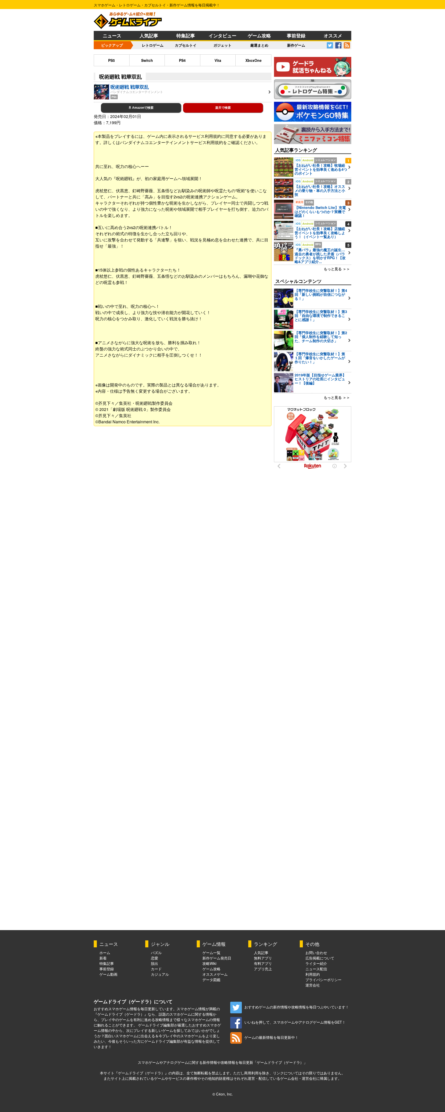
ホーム (104, 952)
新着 (103, 958)
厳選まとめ (259, 45)
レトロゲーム (153, 45)
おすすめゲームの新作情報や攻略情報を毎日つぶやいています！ (296, 1006)
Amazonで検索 (142, 107)
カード (156, 968)
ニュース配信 (316, 968)
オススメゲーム (215, 974)
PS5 (111, 60)
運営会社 (312, 985)
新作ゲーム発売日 (216, 958)
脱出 (154, 963)
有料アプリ (263, 963)
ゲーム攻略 (259, 35)
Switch (147, 60)
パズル (156, 952)
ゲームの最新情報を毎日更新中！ (271, 1037)
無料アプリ (263, 958)
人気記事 (149, 35)
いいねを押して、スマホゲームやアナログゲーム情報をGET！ (295, 1022)
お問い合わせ (316, 952)
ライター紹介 (316, 963)
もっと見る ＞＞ (337, 268)
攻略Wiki (209, 963)
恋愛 (154, 958)
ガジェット (222, 45)
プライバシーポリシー (323, 979)
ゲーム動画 (108, 974)
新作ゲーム (296, 45)
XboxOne (253, 60)
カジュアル (160, 974)
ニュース (112, 35)
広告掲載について (319, 958)
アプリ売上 (263, 968)
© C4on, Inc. (222, 1094)
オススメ (333, 35)
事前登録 (296, 35)
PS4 (182, 60)
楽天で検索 (223, 107)
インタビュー (222, 35)
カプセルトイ (185, 45)
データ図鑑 (211, 979)
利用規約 (312, 974)
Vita (218, 60)
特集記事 (185, 35)
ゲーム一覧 (211, 952)
